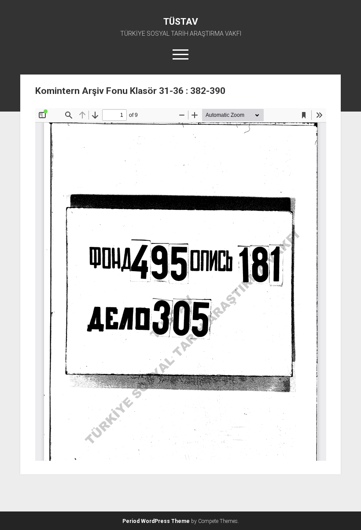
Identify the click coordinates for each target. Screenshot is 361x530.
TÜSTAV (180, 21)
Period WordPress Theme (156, 521)
